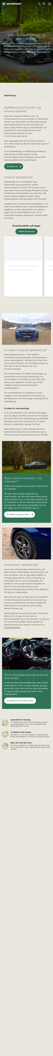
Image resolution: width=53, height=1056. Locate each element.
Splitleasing (10, 95)
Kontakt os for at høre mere (20, 700)
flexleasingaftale (12, 627)
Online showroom (26, 231)
